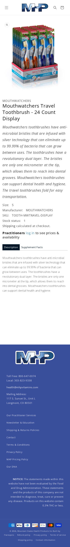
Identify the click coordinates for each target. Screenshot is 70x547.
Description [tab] (11, 247)
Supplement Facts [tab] (32, 247)
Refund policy (23, 535)
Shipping (8, 226)
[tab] (11, 247)
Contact (11, 437)
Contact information (45, 540)
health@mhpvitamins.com (22, 387)
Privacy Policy (14, 452)
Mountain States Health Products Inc (34, 531)
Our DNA (12, 466)
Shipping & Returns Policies (23, 430)
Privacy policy (40, 535)
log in (30, 233)
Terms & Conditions (18, 444)
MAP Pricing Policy (17, 459)
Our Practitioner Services (21, 415)
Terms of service (58, 535)
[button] (6, 7)
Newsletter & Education (20, 422)
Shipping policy (25, 540)
